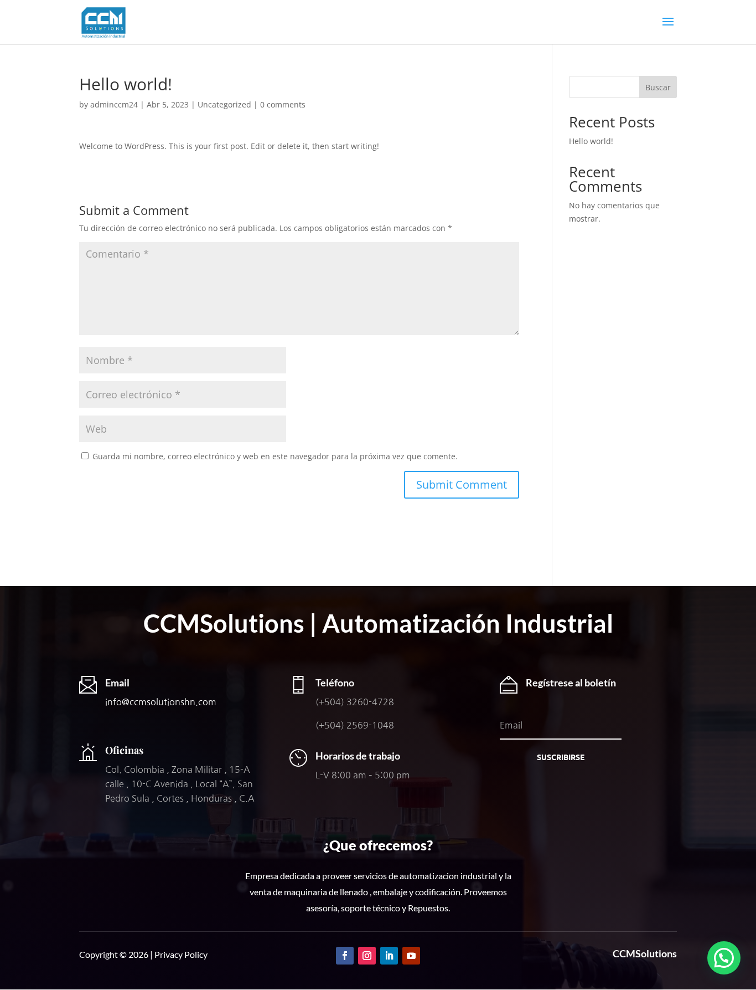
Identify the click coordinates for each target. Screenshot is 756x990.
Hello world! (591, 141)
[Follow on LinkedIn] (389, 956)
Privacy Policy (181, 954)
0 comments (282, 104)
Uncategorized (224, 104)
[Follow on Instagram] (367, 956)
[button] (724, 957)
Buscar (658, 87)
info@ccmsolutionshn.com (160, 701)
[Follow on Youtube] (411, 956)
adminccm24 (114, 104)
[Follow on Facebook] (345, 956)
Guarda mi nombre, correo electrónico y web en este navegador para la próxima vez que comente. (275, 456)
